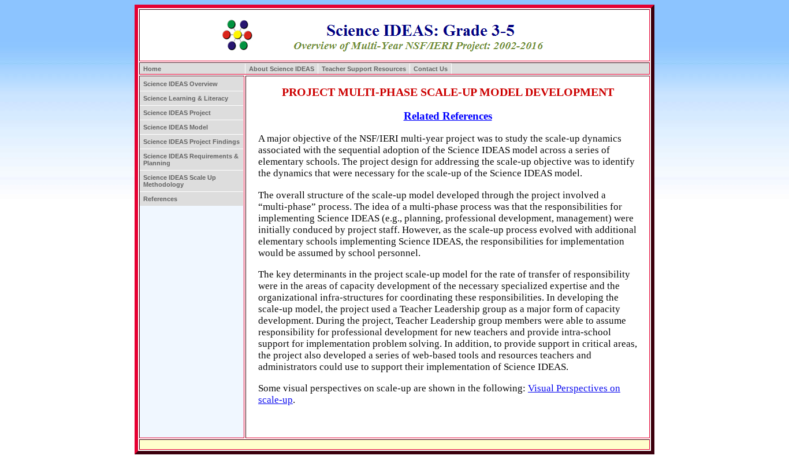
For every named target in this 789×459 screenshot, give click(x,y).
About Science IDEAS (281, 68)
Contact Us (431, 68)
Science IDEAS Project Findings (191, 141)
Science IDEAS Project (177, 112)
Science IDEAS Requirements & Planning (191, 159)
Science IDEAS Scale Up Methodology (179, 181)
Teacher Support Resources (364, 68)
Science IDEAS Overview (180, 83)
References (160, 198)
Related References (448, 116)
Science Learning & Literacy (185, 98)
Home (152, 68)
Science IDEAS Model (175, 127)
